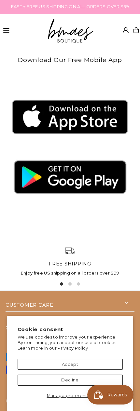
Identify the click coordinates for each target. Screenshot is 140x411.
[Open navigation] (21, 30)
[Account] (126, 30)
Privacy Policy (73, 348)
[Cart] (136, 30)
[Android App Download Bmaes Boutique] (70, 207)
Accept (70, 364)
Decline (69, 380)
